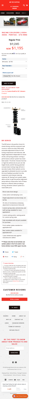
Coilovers (10, 13)
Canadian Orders (18, 323)
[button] (5, 97)
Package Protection (22, 373)
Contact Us (19, 319)
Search (5, 316)
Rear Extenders (7, 66)
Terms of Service (14, 326)
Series (24, 13)
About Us (22, 316)
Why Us (8, 319)
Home (3, 13)
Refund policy (14, 330)
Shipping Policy (5, 373)
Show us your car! (8, 73)
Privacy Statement (7, 375)
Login (7, 323)
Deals (18, 13)
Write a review (14, 299)
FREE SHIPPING (15, 2)
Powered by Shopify (13, 393)
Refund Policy (16, 281)
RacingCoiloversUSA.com (13, 367)
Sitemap (24, 375)
